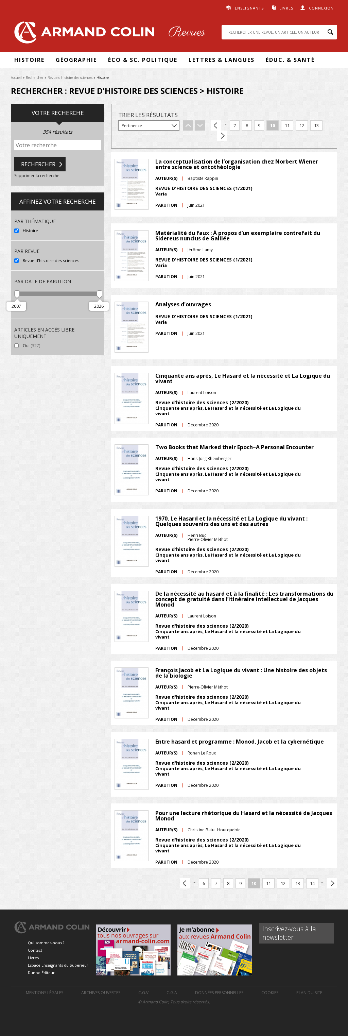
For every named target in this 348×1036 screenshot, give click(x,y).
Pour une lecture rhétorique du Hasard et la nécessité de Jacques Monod (243, 815)
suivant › (222, 135)
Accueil (16, 77)
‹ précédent (216, 125)
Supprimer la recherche (36, 176)
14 (312, 883)
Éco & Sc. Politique (142, 60)
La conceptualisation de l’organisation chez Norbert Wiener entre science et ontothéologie (236, 164)
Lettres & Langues (222, 60)
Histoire (29, 60)
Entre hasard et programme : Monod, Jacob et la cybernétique (239, 741)
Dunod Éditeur (41, 972)
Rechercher (35, 77)
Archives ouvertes (100, 993)
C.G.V (143, 993)
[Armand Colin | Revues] (108, 34)
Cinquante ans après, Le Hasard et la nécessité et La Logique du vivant (242, 378)
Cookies (269, 993)
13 (316, 125)
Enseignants (249, 8)
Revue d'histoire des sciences (70, 77)
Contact (35, 950)
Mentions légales (44, 993)
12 (301, 125)
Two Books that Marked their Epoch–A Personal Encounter (234, 447)
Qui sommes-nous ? (46, 942)
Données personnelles (219, 993)
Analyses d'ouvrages (183, 304)
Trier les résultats (148, 115)
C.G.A (172, 993)
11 (287, 125)
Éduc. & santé (290, 60)
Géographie (76, 60)
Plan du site (309, 993)
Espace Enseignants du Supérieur (58, 965)
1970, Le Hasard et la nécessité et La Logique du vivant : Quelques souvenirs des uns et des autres (231, 521)
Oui (46, 346)
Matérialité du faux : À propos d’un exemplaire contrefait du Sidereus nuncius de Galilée (237, 235)
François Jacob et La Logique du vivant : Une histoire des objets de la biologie (241, 672)
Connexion (321, 8)
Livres (286, 8)
